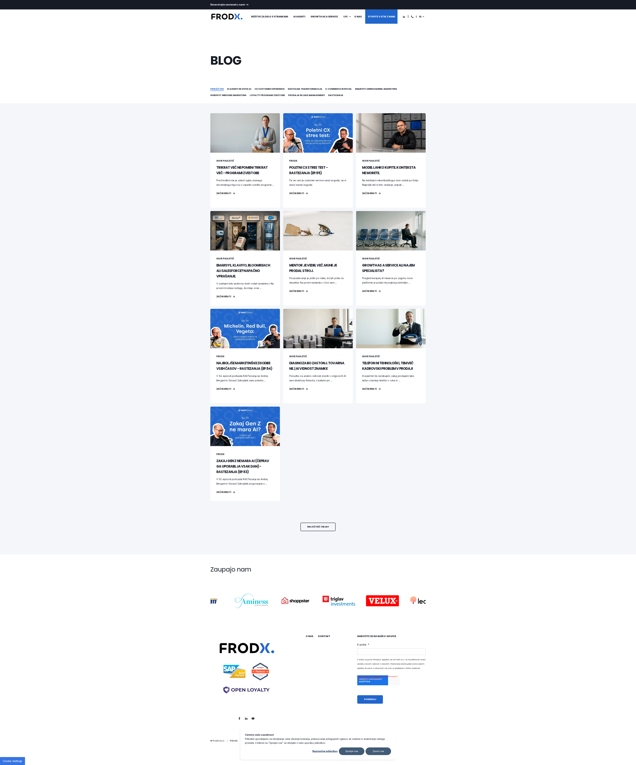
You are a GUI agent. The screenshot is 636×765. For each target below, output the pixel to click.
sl (420, 16)
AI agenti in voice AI (239, 89)
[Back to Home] (226, 16)
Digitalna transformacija (305, 89)
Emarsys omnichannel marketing (376, 89)
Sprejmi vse (351, 751)
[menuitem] (229, 4)
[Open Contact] (412, 16)
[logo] (246, 672)
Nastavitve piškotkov (325, 751)
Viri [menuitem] (345, 16)
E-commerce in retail (338, 89)
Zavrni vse (378, 751)
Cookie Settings (12, 761)
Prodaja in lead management (306, 95)
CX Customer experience (270, 89)
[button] (318, 527)
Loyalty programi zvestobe (267, 95)
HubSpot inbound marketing (228, 95)
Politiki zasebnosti (413, 668)
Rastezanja (335, 95)
